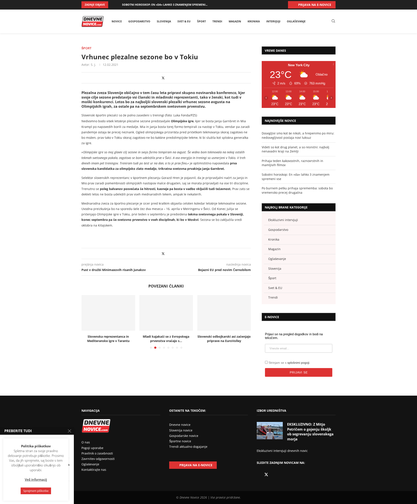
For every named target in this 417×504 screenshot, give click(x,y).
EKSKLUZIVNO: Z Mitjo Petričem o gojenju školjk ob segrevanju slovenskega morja (310, 431)
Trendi (217, 21)
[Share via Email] (171, 78)
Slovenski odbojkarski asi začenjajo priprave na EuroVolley (166, 338)
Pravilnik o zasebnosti (97, 453)
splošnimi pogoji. (298, 362)
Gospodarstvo (139, 21)
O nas (85, 442)
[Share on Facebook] (158, 78)
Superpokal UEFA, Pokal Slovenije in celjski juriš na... (224, 338)
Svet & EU (183, 21)
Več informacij (36, 479)
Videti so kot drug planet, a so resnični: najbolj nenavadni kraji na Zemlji (295, 149)
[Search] (333, 21)
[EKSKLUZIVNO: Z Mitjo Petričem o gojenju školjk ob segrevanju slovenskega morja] (270, 430)
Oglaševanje (296, 21)
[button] (112, 4)
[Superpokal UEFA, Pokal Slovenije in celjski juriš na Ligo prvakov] (224, 313)
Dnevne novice (179, 425)
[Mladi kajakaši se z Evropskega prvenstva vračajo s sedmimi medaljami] (108, 313)
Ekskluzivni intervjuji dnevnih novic (282, 451)
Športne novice (180, 441)
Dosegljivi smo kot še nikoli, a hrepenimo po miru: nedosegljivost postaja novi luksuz (298, 135)
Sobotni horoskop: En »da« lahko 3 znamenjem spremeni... (164, 5)
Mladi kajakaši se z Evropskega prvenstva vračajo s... (108, 338)
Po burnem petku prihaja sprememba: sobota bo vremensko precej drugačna (297, 190)
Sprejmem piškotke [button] (35, 491)
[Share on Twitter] (163, 78)
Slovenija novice (180, 430)
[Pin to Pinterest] (167, 78)
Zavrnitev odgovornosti (98, 459)
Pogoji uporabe (92, 448)
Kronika (254, 21)
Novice (117, 21)
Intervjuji (273, 21)
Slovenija (164, 21)
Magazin (235, 21)
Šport (201, 21)
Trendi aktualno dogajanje (188, 447)
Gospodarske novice (183, 436)
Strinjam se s (289, 362)
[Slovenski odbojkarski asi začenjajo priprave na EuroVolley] (166, 313)
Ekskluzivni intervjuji (283, 220)
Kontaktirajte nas (93, 470)
